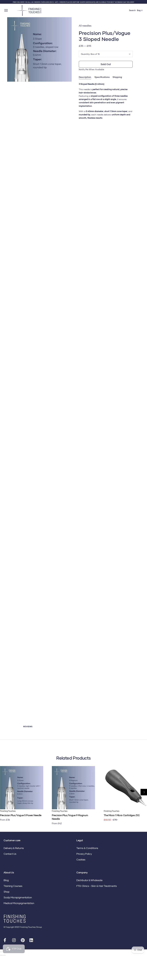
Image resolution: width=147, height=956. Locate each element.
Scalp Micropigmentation (18, 897)
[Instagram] (14, 941)
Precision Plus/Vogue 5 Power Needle (20, 815)
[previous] (3, 792)
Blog (6, 880)
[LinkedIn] (31, 941)
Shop (6, 891)
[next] (144, 792)
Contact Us (10, 853)
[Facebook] (6, 941)
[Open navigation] (6, 10)
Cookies (80, 859)
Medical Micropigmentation (19, 903)
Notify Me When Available (91, 69)
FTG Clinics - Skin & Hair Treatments (96, 885)
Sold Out (106, 64)
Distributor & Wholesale (89, 880)
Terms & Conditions (87, 848)
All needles (85, 25)
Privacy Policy (84, 853)
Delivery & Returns (14, 848)
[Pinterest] (23, 941)
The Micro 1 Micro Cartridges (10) (122, 815)
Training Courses (13, 885)
